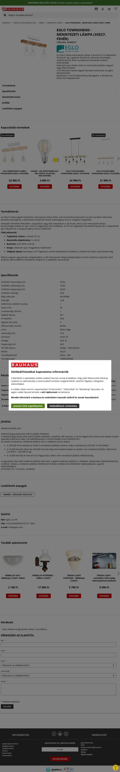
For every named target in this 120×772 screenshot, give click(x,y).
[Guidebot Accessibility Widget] (116, 768)
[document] (60, 385)
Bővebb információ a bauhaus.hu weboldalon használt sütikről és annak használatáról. (55, 397)
